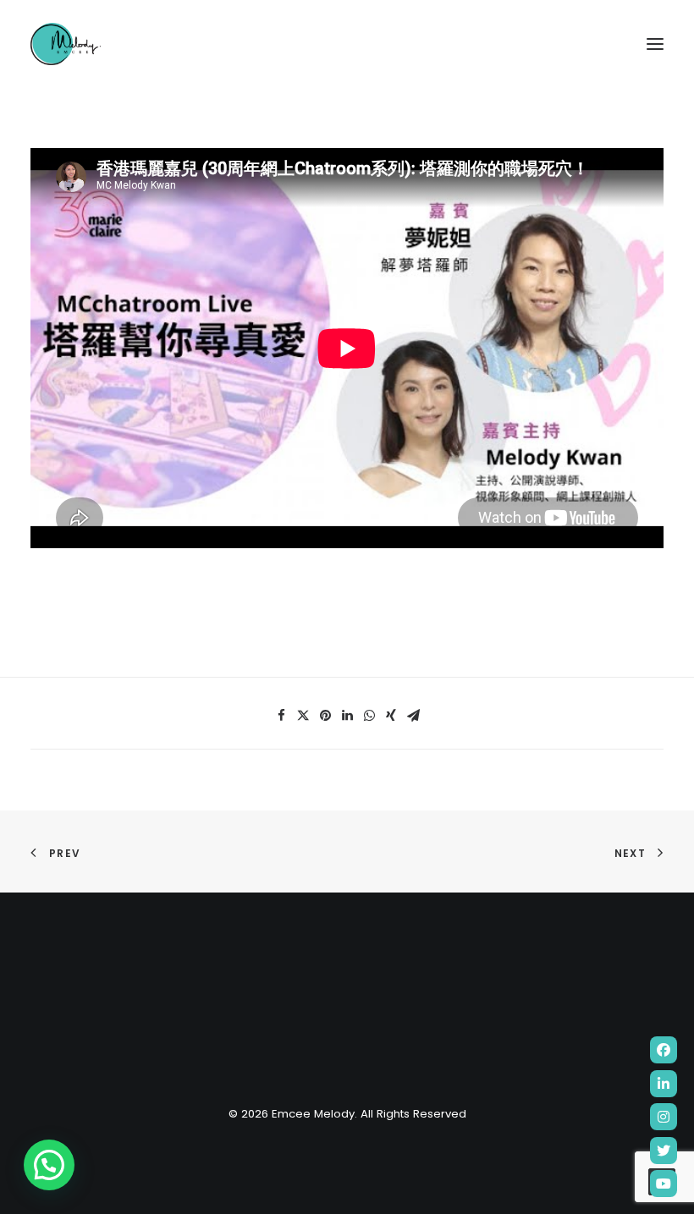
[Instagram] (663, 1116)
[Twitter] (663, 1150)
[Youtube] (663, 1183)
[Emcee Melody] (65, 44)
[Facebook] (663, 1049)
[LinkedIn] (663, 1083)
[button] (49, 1165)
